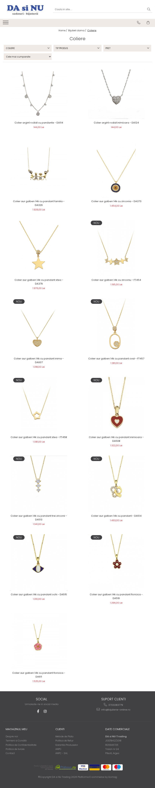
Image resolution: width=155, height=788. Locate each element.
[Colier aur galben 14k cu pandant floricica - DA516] (116, 562)
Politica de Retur (64, 740)
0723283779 (115, 705)
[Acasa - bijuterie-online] (25, 9)
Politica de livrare (15, 749)
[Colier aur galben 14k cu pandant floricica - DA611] (38, 641)
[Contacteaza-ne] (138, 22)
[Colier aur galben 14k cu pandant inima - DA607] (38, 326)
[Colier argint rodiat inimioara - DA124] (116, 94)
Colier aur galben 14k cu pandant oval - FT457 (116, 358)
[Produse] (6, 23)
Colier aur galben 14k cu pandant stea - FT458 (39, 437)
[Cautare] (148, 9)
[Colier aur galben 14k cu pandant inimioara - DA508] (116, 405)
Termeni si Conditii (16, 740)
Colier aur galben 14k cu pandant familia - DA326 (38, 203)
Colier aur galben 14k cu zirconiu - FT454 (116, 280)
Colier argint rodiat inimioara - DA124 (116, 122)
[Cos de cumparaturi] (148, 22)
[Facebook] (38, 711)
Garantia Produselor (66, 745)
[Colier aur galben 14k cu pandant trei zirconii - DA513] (38, 484)
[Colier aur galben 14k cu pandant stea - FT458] (38, 405)
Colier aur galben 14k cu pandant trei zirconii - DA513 (39, 517)
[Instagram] (45, 711)
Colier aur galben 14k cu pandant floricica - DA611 (38, 674)
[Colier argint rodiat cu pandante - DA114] (38, 94)
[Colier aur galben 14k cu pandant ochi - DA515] (38, 562)
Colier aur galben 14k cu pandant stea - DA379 (39, 281)
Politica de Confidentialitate (21, 745)
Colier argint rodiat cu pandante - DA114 (39, 122)
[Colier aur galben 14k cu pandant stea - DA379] (38, 248)
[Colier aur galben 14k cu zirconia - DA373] (116, 169)
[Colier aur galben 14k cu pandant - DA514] (116, 484)
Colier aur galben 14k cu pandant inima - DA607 (39, 360)
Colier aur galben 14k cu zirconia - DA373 (116, 201)
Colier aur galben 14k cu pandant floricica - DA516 (116, 596)
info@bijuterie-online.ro (115, 709)
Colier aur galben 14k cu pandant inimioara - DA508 (116, 439)
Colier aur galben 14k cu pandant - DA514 (116, 516)
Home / (63, 30)
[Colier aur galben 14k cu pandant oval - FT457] (116, 326)
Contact (10, 753)
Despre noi (12, 736)
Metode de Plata (64, 736)
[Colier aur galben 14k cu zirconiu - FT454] (116, 248)
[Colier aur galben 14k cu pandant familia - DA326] (38, 169)
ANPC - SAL (61, 753)
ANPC (58, 749)
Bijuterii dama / (77, 30)
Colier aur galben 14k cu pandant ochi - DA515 (39, 594)
